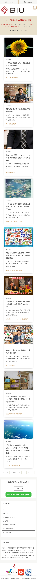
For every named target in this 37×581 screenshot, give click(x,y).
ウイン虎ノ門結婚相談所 (13, 78)
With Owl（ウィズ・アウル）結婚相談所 (17, 319)
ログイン (10, 2)
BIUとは (5, 513)
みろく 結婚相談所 (11, 124)
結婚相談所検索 (5, 578)
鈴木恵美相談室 (10, 172)
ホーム (5, 509)
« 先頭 (13, 472)
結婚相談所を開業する (9, 525)
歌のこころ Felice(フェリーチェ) (15, 221)
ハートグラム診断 (25, 578)
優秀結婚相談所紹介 (9, 517)
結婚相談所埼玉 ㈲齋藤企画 (14, 270)
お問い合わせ (7, 532)
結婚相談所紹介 (15, 578)
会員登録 (29, 2)
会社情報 (5, 521)
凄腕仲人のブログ (20, 30)
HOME (12, 30)
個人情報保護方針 (8, 528)
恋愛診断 (33, 578)
